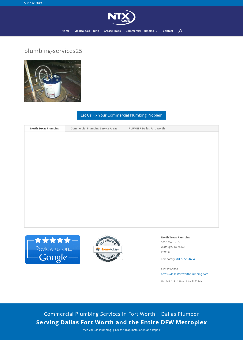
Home (65, 31)
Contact (168, 31)
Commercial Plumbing (140, 31)
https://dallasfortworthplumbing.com (184, 274)
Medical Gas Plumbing (97, 330)
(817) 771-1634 (185, 259)
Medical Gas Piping (86, 31)
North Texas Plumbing (44, 128)
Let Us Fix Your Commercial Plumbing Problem (122, 115)
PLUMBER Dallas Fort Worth (147, 128)
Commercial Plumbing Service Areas (94, 128)
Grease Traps (112, 31)
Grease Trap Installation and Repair (137, 330)
